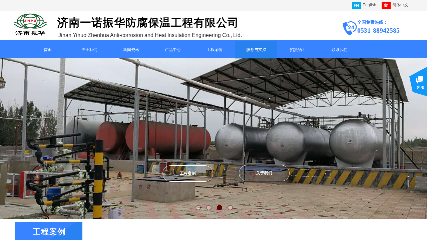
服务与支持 (256, 49)
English (369, 5)
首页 (48, 49)
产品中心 (173, 49)
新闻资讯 (131, 49)
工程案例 (214, 49)
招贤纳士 (298, 49)
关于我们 (89, 49)
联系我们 (340, 49)
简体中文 (400, 5)
